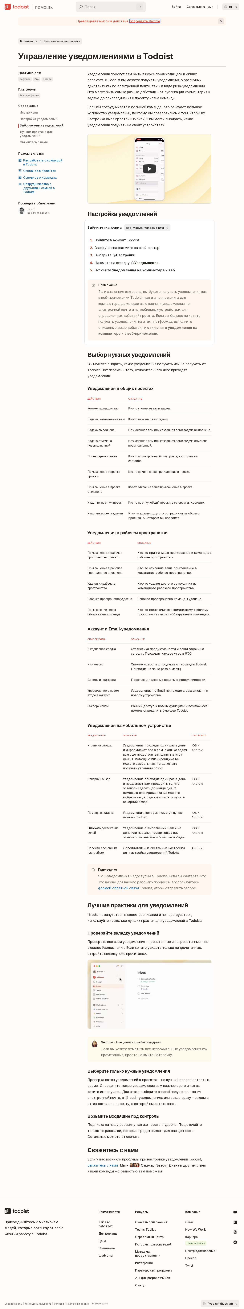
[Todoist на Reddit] (235, 1243)
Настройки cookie (78, 1303)
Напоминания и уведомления (62, 41)
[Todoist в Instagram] (235, 1233)
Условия (59, 1303)
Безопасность (13, 1303)
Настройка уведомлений (38, 119)
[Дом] (17, 7)
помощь (44, 7)
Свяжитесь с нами (34, 142)
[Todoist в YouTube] (235, 1213)
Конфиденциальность (38, 1303)
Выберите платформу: (105, 227)
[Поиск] (139, 6)
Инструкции (29, 112)
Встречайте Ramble (145, 21)
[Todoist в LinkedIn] (235, 1223)
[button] (149, 169)
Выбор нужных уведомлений (41, 125)
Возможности (28, 41)
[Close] (221, 21)
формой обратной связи (118, 888)
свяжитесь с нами (102, 1165)
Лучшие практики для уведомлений (36, 134)
